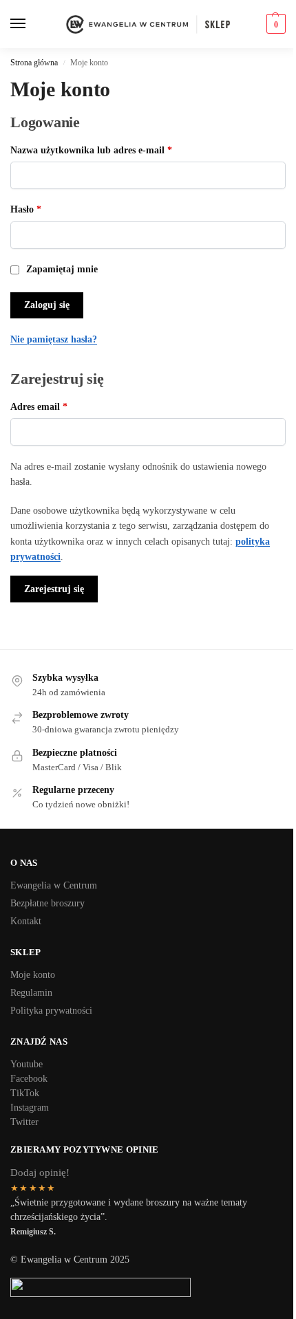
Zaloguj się (47, 305)
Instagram (29, 1107)
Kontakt (25, 921)
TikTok (24, 1093)
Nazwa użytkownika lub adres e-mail (114, 149)
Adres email (61, 406)
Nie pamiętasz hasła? (53, 339)
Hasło (48, 209)
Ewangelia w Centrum (53, 885)
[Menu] (19, 24)
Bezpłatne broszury (47, 903)
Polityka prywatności (51, 1010)
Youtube (26, 1064)
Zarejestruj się (54, 589)
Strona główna (34, 62)
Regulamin (31, 993)
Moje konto (32, 975)
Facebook (28, 1078)
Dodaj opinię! (40, 1172)
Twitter (24, 1122)
